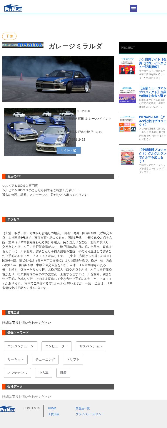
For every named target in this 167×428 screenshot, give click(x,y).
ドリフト (73, 359)
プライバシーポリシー (90, 414)
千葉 (10, 36)
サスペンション (91, 346)
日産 (63, 373)
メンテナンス (17, 373)
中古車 (43, 373)
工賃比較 (53, 414)
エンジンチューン (21, 346)
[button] (133, 8)
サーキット (16, 359)
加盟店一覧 (83, 408)
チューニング (45, 359)
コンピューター (56, 346)
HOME (52, 408)
